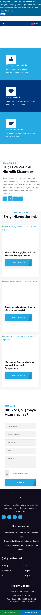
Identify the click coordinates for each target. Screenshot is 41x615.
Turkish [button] (36, 23)
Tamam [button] (2, 14)
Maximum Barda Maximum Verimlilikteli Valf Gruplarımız (20, 365)
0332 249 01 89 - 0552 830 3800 (22, 592)
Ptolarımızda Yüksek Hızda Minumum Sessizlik (20, 309)
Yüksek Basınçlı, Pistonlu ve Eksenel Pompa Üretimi (20, 254)
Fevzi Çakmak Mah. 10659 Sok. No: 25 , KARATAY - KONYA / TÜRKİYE (22, 600)
